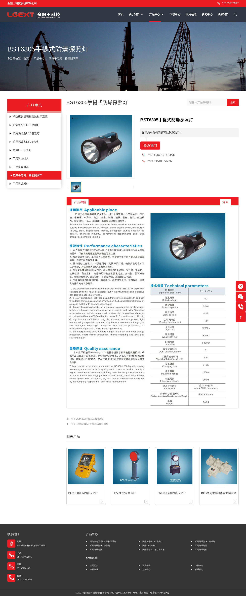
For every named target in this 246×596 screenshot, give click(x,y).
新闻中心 (146, 569)
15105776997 (230, 3)
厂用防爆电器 (21, 166)
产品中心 (39, 58)
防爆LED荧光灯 (22, 150)
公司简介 (94, 565)
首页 (26, 58)
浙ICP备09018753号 (120, 592)
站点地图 (143, 592)
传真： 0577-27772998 (24, 578)
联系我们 (150, 145)
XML (135, 592)
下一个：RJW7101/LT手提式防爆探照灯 (87, 423)
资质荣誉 (146, 565)
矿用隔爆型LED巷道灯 (26, 133)
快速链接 (92, 558)
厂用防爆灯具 (21, 158)
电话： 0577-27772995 (24, 555)
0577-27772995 (165, 154)
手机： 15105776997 (23, 566)
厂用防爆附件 (21, 183)
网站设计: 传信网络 (160, 592)
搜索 (232, 102)
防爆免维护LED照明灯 (26, 125)
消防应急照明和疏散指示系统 (30, 116)
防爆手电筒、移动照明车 (63, 58)
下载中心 (199, 565)
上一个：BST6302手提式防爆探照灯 (85, 418)
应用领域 (94, 569)
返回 (225, 202)
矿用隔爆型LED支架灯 (26, 141)
